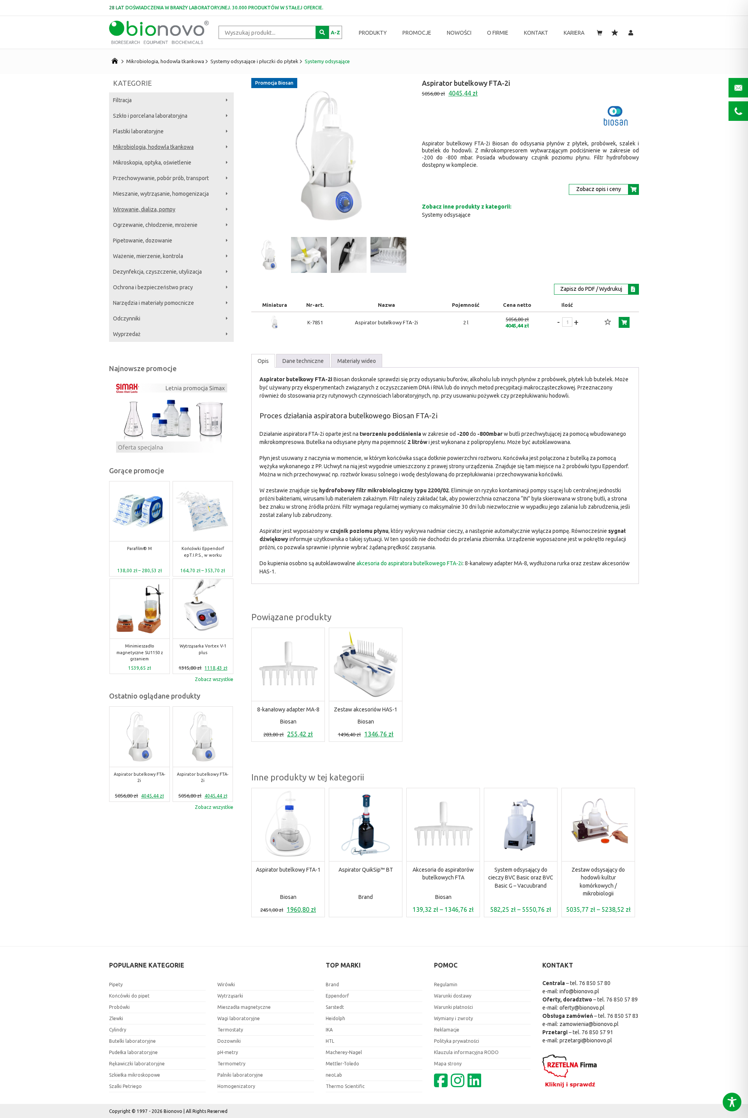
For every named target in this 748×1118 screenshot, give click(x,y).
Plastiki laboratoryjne (138, 131)
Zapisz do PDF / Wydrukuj (591, 289)
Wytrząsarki (230, 995)
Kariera (574, 33)
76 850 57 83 (623, 1016)
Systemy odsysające (327, 61)
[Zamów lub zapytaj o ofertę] (624, 322)
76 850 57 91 (597, 1032)
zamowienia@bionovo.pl (589, 1024)
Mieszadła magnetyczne (244, 1007)
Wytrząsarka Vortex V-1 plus (203, 649)
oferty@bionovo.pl (582, 1008)
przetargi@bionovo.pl (585, 1040)
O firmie (497, 33)
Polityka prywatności (456, 1041)
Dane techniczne (303, 361)
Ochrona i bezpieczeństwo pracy (153, 287)
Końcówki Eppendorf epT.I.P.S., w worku (203, 551)
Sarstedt (335, 1007)
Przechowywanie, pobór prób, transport (161, 178)
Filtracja (122, 100)
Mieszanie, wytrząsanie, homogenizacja (161, 194)
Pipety (116, 984)
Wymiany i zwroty (453, 1018)
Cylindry (117, 1029)
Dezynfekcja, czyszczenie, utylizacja (157, 272)
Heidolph (335, 1018)
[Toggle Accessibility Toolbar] (732, 1102)
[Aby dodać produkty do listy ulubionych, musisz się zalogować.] (607, 322)
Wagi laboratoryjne (238, 1018)
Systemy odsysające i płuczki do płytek (254, 61)
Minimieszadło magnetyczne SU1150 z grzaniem (139, 652)
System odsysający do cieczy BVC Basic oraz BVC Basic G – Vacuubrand (520, 878)
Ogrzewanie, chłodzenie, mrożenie (155, 225)
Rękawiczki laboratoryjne (137, 1063)
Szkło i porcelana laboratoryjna (150, 116)
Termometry (231, 1063)
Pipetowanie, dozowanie (142, 240)
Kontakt (536, 33)
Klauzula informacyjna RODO (466, 1052)
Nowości (459, 33)
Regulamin (445, 984)
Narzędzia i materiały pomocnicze (153, 303)
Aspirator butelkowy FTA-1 (288, 870)
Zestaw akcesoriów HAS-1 (365, 709)
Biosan (288, 721)
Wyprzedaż (127, 334)
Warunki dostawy (452, 995)
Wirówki (226, 984)
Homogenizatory (236, 1086)
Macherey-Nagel (344, 1052)
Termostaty (230, 1029)
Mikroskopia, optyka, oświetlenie (152, 162)
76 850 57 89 (622, 999)
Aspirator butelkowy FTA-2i (139, 777)
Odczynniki (126, 318)
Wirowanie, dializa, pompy (144, 209)
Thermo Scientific (345, 1086)
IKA (329, 1029)
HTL (330, 1041)
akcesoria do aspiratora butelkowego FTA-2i (409, 563)
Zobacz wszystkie (214, 679)
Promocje (416, 33)
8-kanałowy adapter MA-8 (288, 709)
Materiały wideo (356, 361)
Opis (263, 361)
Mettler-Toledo (342, 1063)
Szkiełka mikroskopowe (134, 1074)
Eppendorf (337, 995)
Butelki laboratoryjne (132, 1041)
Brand (365, 897)
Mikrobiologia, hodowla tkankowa (165, 61)
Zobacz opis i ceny (598, 189)
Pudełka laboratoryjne (133, 1052)
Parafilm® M (139, 548)
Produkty (373, 33)
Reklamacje (446, 1029)
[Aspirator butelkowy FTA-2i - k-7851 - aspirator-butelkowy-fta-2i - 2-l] (274, 328)
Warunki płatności (453, 1007)
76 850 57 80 (594, 983)
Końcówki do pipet (129, 995)
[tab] (263, 361)
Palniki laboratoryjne (240, 1074)
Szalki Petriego (125, 1086)
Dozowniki (229, 1041)
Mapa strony (448, 1063)
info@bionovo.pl (579, 991)
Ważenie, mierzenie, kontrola (148, 256)
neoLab (334, 1074)
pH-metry (227, 1052)
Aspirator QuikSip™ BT (366, 870)
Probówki (119, 1007)
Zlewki (116, 1018)
